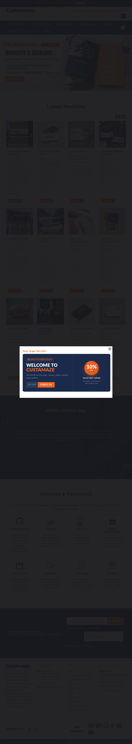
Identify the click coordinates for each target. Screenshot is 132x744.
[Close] (110, 349)
